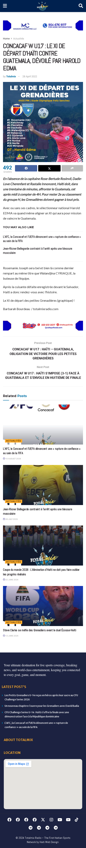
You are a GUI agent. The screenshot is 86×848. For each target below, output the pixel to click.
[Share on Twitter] (49, 168)
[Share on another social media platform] (72, 168)
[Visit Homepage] (43, 6)
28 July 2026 (11, 519)
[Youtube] (60, 820)
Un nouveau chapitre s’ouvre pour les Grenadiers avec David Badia (42, 705)
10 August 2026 (13, 459)
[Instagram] (51, 820)
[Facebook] (9, 820)
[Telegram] (30, 828)
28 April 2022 (29, 76)
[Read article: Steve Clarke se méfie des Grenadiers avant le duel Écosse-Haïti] (43, 606)
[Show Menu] (5, 6)
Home (6, 38)
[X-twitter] (43, 820)
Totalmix (11, 76)
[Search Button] (81, 6)
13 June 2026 (11, 636)
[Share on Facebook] (26, 168)
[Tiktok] (77, 820)
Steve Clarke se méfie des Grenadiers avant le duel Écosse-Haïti (39, 630)
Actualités (18, 38)
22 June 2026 (11, 580)
